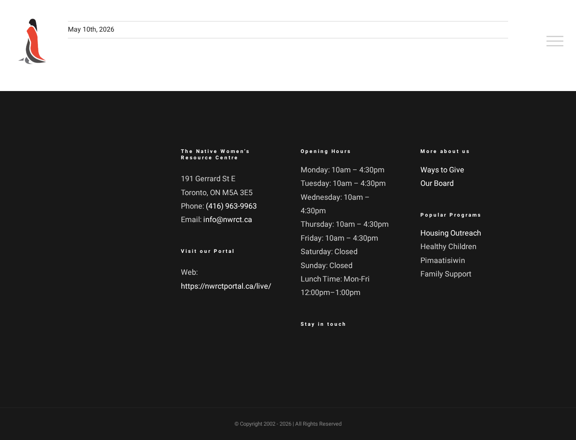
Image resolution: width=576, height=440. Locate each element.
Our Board (437, 183)
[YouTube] (352, 348)
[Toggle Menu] (555, 41)
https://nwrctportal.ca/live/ (226, 286)
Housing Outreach (450, 233)
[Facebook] (309, 348)
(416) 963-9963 (231, 206)
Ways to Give (442, 170)
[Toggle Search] (522, 40)
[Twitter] (330, 348)
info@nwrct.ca (227, 219)
